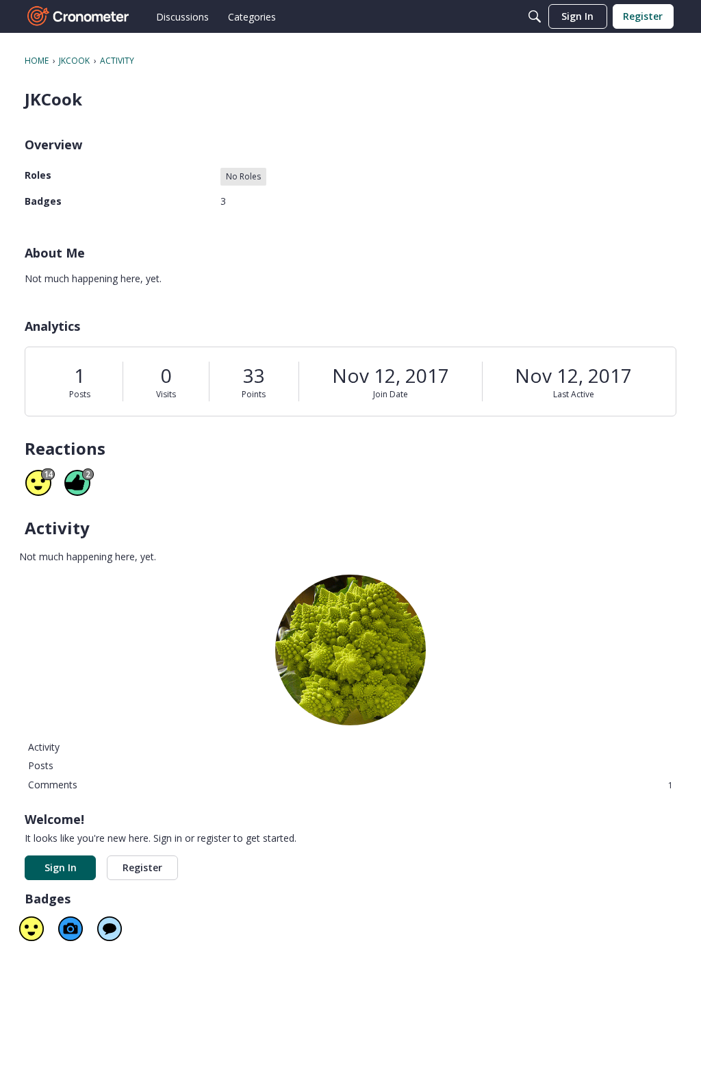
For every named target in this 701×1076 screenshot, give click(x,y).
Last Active (573, 394)
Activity (44, 746)
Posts (79, 394)
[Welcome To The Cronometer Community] (78, 16)
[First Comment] (110, 929)
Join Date (390, 394)
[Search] (534, 16)
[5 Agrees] (31, 929)
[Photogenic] (71, 929)
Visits (166, 394)
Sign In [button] (60, 867)
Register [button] (142, 867)
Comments (350, 784)
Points (254, 394)
